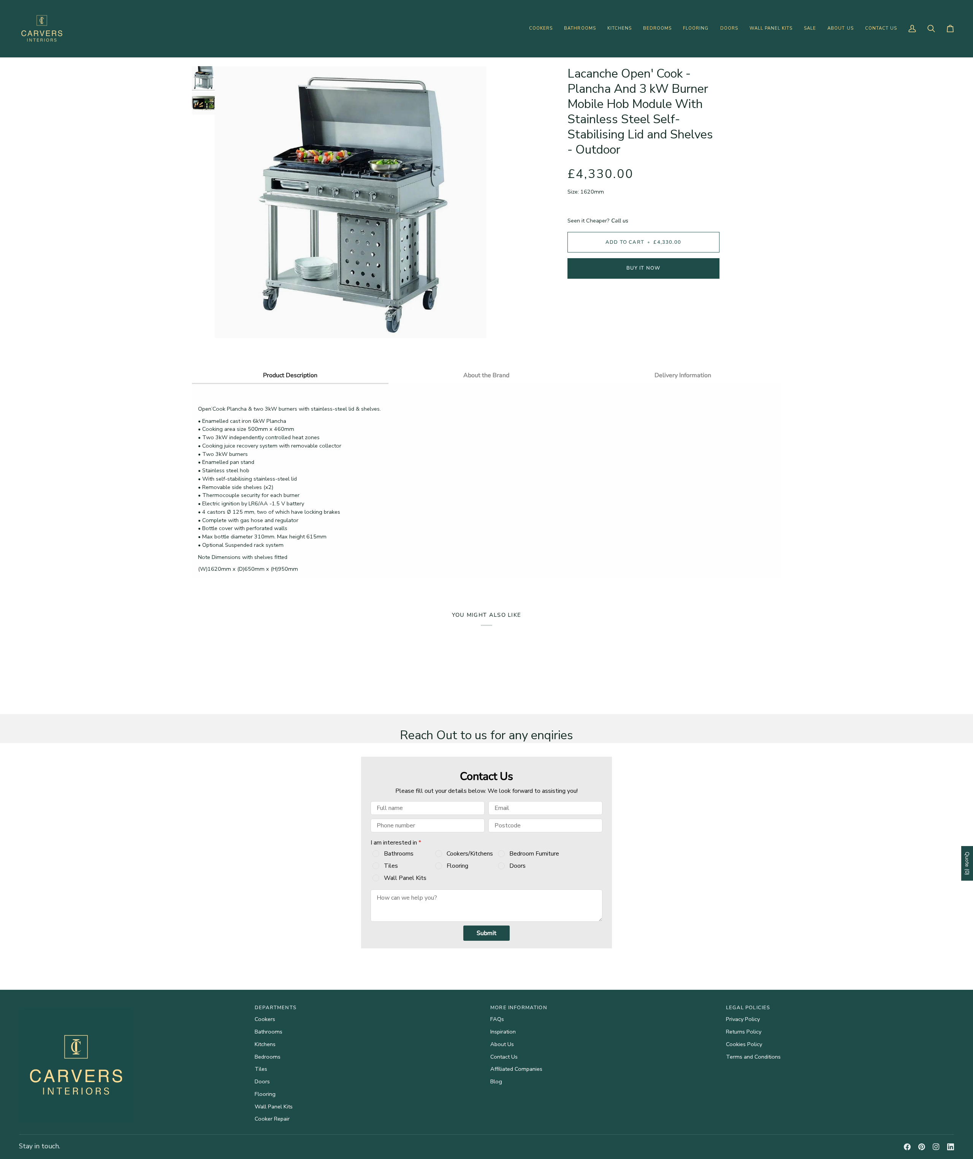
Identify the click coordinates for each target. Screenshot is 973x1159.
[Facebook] (907, 1146)
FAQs (497, 1019)
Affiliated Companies (516, 1069)
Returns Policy (743, 1031)
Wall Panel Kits (405, 878)
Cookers (265, 1019)
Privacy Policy (743, 1019)
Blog (496, 1081)
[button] (540, 28)
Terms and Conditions (753, 1057)
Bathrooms (399, 853)
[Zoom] (229, 323)
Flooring (457, 866)
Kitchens (265, 1044)
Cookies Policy (744, 1044)
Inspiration (503, 1031)
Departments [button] (275, 1007)
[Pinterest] (921, 1146)
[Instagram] (936, 1146)
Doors (517, 866)
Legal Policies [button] (748, 1007)
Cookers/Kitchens (470, 853)
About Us (502, 1044)
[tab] (290, 374)
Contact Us (504, 1057)
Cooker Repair (272, 1118)
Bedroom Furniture (534, 853)
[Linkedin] (950, 1146)
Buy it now (643, 268)
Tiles (391, 866)
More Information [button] (518, 1007)
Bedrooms (267, 1057)
